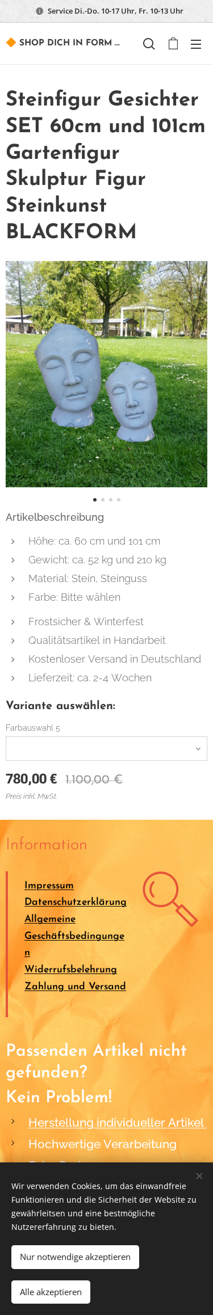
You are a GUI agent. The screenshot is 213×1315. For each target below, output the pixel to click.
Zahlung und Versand (75, 987)
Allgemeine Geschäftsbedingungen (74, 936)
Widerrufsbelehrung (70, 970)
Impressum (49, 886)
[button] (149, 43)
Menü (196, 43)
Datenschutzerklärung (75, 902)
